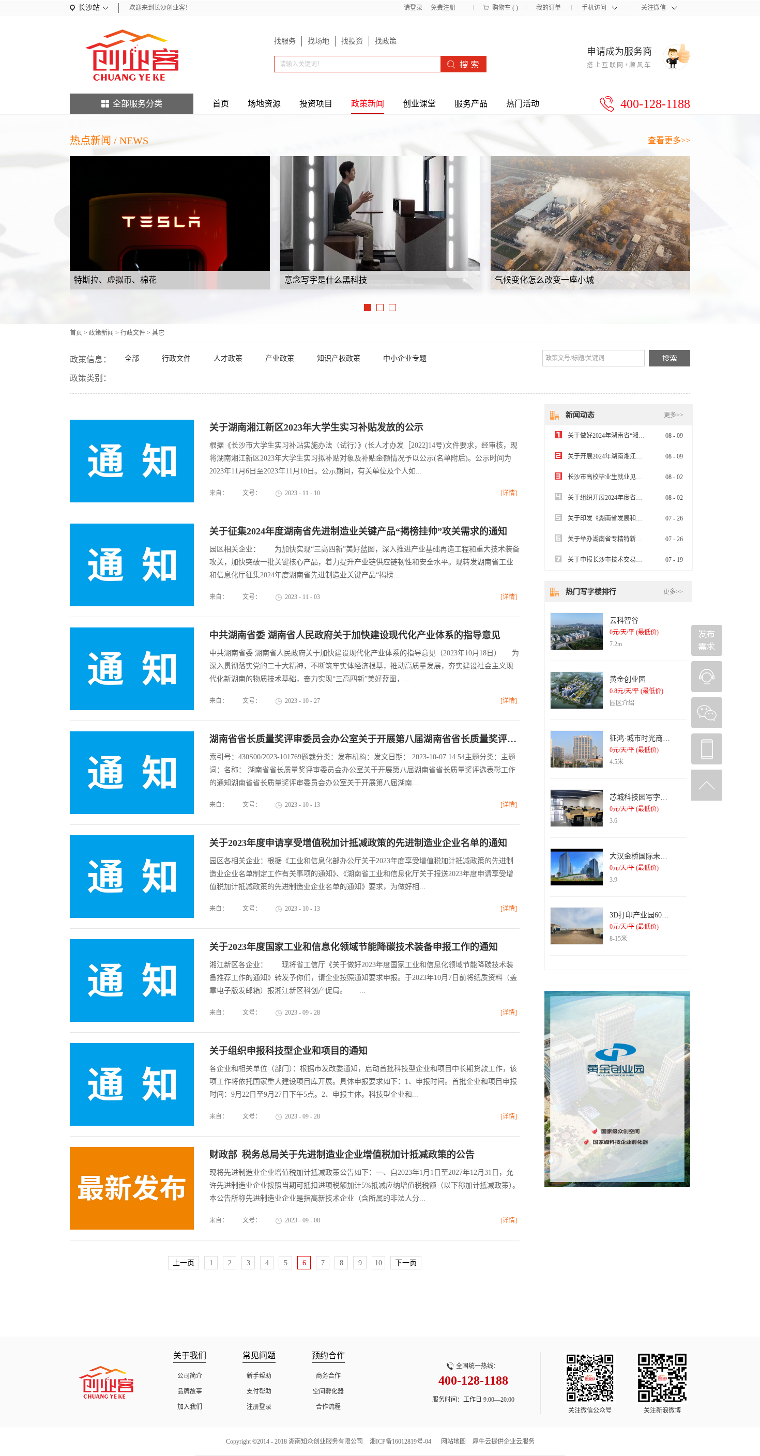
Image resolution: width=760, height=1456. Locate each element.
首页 (220, 103)
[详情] (508, 493)
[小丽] (706, 676)
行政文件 (132, 332)
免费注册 (443, 7)
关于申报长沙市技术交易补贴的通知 (617, 559)
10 (378, 1263)
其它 (158, 332)
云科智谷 (624, 620)
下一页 (406, 1263)
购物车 (501, 7)
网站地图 (452, 1441)
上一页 (183, 1263)
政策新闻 (101, 332)
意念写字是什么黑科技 (325, 279)
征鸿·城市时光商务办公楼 (651, 738)
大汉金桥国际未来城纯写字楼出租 (664, 856)
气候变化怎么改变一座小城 (544, 279)
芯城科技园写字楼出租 (646, 797)
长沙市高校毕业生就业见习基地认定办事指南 (630, 477)
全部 (132, 358)
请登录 (413, 7)
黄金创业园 (628, 679)
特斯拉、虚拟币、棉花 (115, 279)
